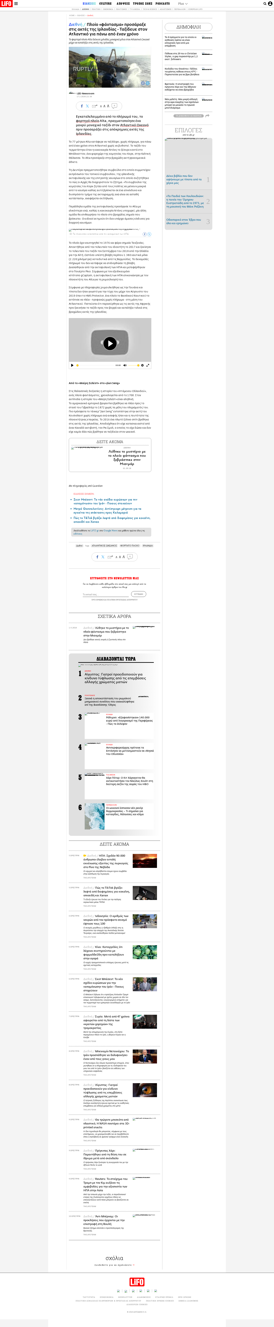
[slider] (95, 365)
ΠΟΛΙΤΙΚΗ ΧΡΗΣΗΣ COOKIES (160, 1301)
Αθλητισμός (165, 9)
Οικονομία (108, 9)
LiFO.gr (95, 530)
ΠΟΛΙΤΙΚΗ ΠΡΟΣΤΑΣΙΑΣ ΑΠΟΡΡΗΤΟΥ (122, 599)
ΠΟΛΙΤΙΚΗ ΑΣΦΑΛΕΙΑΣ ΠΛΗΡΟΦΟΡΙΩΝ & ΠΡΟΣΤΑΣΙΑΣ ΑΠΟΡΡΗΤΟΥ (108, 1301)
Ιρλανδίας (83, 134)
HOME (72, 15)
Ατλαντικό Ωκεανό (134, 125)
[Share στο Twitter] (149, 234)
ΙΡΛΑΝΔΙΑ (148, 545)
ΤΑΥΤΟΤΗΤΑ (89, 1297)
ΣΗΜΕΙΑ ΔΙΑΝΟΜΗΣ (188, 1301)
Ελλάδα (75, 9)
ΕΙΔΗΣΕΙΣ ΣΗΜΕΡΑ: (84, 493)
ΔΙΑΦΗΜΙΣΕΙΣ (144, 1297)
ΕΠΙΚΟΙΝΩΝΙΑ (107, 1297)
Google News (111, 530)
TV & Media (135, 9)
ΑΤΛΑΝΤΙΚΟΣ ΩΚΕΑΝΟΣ (104, 545)
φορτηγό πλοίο (87, 121)
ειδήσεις (78, 533)
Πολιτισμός (121, 9)
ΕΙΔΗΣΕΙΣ (81, 15)
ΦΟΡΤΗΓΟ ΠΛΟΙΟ (129, 545)
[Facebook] (143, 83)
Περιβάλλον (180, 9)
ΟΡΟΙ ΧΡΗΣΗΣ (97, 599)
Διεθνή (85, 9)
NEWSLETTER (125, 1297)
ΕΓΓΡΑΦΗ (138, 594)
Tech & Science (150, 9)
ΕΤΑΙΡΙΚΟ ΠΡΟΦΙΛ (164, 1297)
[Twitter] (148, 83)
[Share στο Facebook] (145, 234)
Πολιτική (96, 9)
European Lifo (195, 9)
